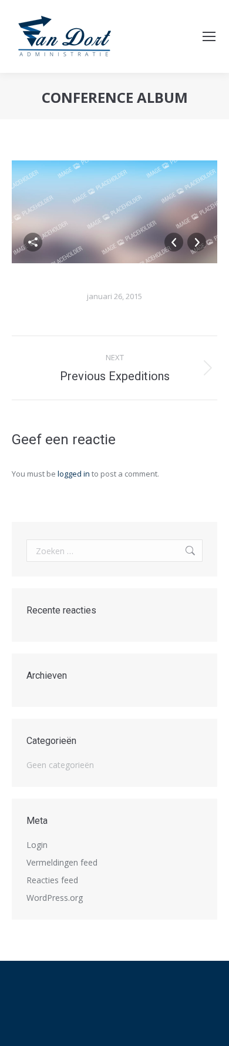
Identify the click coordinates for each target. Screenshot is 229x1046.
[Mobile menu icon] (209, 36)
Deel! (32, 242)
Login (37, 844)
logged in (74, 473)
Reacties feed (52, 880)
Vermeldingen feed (61, 862)
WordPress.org (54, 897)
